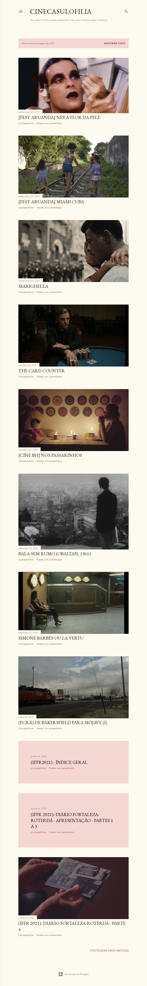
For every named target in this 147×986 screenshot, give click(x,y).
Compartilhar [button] (26, 123)
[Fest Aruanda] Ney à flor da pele (59, 117)
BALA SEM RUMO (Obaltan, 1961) (54, 554)
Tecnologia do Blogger (77, 974)
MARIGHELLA (33, 286)
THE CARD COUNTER (41, 371)
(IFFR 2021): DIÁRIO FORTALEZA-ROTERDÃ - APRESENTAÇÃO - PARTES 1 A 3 (72, 820)
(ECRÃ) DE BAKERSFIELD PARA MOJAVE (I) (62, 722)
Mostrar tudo (114, 43)
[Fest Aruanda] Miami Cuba (51, 202)
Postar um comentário (49, 123)
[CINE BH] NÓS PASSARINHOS (50, 455)
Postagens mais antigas (109, 950)
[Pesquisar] (126, 10)
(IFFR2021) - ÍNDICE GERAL (59, 762)
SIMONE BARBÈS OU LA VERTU (50, 638)
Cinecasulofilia (61, 11)
